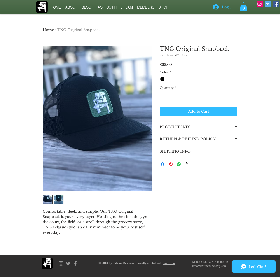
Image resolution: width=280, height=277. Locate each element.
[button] (243, 6)
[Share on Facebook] (162, 164)
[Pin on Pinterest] (170, 164)
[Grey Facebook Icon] (75, 263)
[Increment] (176, 96)
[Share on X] (187, 164)
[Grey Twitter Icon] (68, 263)
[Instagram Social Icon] (259, 4)
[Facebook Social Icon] (276, 4)
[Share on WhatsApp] (179, 164)
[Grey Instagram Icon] (61, 263)
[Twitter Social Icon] (268, 4)
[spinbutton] (170, 96)
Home (48, 30)
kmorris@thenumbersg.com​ (209, 266)
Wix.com (169, 263)
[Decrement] (163, 96)
